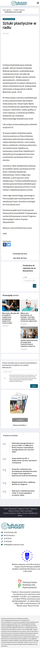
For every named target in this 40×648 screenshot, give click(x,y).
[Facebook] (5, 244)
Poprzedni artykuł (20, 254)
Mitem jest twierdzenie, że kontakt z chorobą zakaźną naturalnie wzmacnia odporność (29, 317)
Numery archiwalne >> (20, 425)
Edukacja (33, 509)
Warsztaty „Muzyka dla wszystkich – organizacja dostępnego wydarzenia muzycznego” (10, 318)
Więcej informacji (33, 606)
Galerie (20, 515)
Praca (27, 509)
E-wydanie (20, 420)
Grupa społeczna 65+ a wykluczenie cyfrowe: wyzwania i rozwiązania (24, 460)
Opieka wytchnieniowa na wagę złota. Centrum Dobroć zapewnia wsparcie (29, 343)
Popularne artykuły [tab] (10, 435)
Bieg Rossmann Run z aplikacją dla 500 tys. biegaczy (23, 483)
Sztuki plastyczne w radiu (13, 12)
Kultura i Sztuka (13, 511)
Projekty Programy (19, 10)
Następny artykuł (20, 258)
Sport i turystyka (25, 511)
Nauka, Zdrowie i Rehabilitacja (27, 513)
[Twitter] (9, 244)
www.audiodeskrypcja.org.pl (21, 228)
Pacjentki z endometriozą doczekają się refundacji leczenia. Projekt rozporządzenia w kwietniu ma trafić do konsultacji (24, 472)
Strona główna (7, 10)
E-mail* (25, 277)
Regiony (21, 509)
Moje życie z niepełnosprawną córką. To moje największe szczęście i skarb (23, 493)
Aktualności (13, 509)
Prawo (6, 509)
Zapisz (35, 286)
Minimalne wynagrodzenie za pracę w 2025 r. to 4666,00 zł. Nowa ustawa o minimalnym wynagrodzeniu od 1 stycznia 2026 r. (23, 447)
